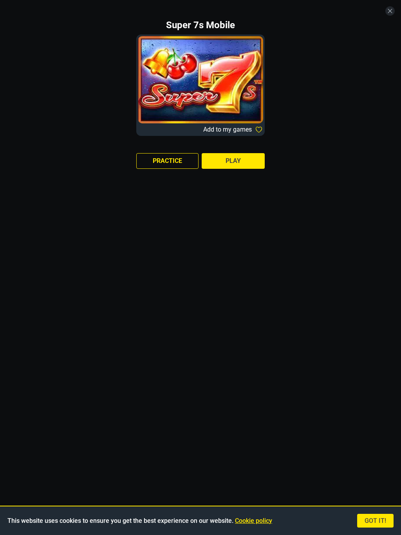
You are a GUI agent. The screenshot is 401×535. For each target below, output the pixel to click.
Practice (167, 160)
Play (233, 160)
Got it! (375, 520)
